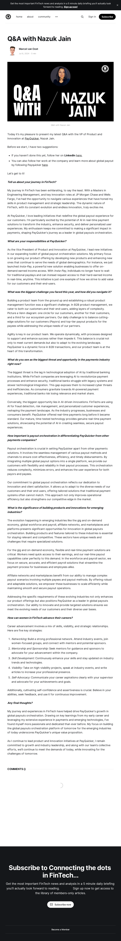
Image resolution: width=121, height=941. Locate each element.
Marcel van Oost (28, 48)
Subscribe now (63, 904)
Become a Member (60, 929)
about (30, 16)
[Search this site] (82, 17)
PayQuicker (32, 138)
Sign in (92, 16)
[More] (56, 17)
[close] (117, 5)
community (44, 16)
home (19, 16)
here (79, 155)
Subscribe (107, 16)
